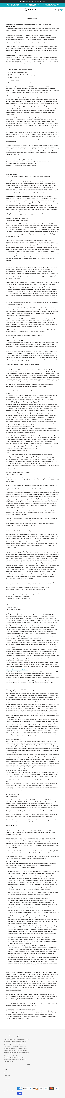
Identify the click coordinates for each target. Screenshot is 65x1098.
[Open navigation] (3, 9)
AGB (5, 1072)
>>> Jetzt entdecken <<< (13, 5)
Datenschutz (7, 1075)
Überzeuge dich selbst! (51, 5)
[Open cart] (61, 9)
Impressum (7, 1078)
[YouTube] (29, 1064)
